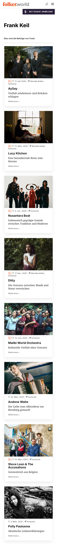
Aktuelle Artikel (36, 81)
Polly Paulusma (19, 526)
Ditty (11, 280)
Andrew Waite (18, 402)
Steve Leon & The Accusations (20, 465)
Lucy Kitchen (17, 153)
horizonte (12, 84)
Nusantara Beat (19, 215)
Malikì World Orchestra (24, 343)
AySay (12, 88)
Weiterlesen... (14, 101)
